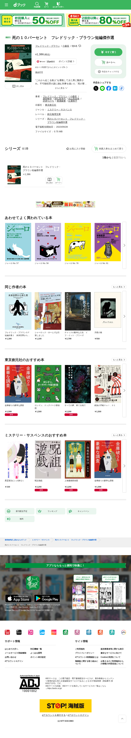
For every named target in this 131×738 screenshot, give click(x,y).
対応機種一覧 (36, 649)
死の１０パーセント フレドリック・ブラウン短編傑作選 (42, 169)
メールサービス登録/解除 (15, 653)
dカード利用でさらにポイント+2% (50, 67)
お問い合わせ (10, 657)
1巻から (107, 157)
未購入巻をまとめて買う (111, 148)
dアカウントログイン (14, 661)
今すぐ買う (110, 52)
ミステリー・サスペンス (59, 109)
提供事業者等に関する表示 (112, 649)
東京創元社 (50, 105)
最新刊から (119, 157)
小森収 (65, 46)
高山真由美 (73, 98)
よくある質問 (36, 653)
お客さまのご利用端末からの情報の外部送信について (112, 662)
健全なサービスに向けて (111, 653)
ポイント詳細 (65, 61)
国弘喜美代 (60, 98)
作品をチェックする (110, 71)
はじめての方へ (11, 649)
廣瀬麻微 (61, 101)
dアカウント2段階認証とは (86, 657)
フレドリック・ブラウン (47, 46)
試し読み (20, 86)
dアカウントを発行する (54, 715)
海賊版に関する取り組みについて (86, 662)
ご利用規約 (80, 649)
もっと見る (118, 287)
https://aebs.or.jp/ (54, 688)
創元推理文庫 (54, 114)
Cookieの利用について (110, 657)
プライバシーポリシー (84, 653)
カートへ (110, 62)
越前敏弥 (47, 98)
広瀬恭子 (72, 101)
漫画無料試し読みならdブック (16, 540)
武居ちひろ (48, 101)
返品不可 (39, 72)
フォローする (79, 46)
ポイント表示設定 (38, 657)
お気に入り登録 (77, 148)
